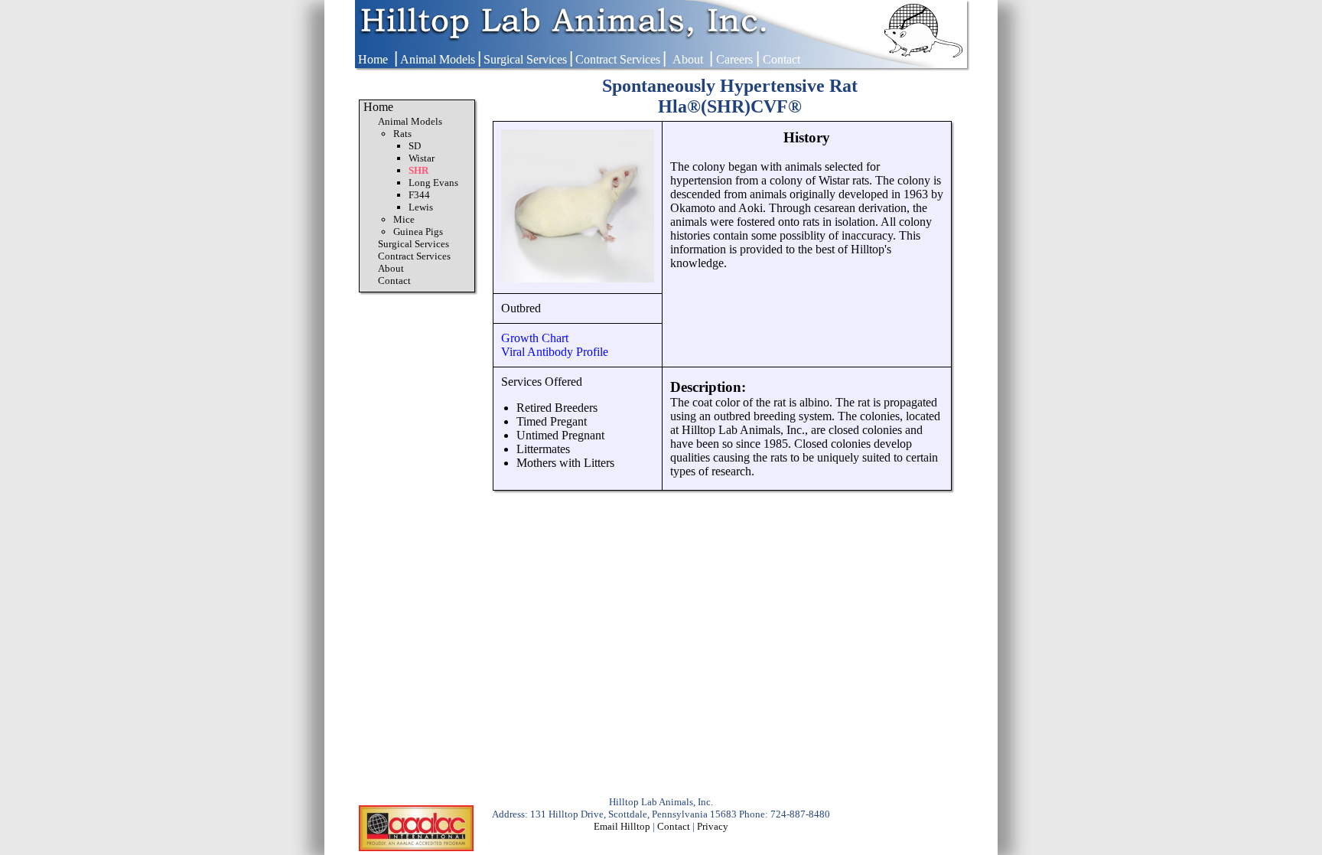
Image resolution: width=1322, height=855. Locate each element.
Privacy (712, 826)
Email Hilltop (622, 826)
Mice (404, 219)
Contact (781, 59)
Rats (402, 133)
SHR (418, 170)
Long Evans (433, 182)
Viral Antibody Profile (554, 351)
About (687, 59)
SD (415, 146)
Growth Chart (534, 337)
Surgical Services (525, 59)
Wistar (422, 158)
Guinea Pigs (418, 231)
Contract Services (617, 59)
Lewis (421, 207)
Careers (734, 59)
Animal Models (437, 59)
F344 (419, 195)
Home (373, 59)
